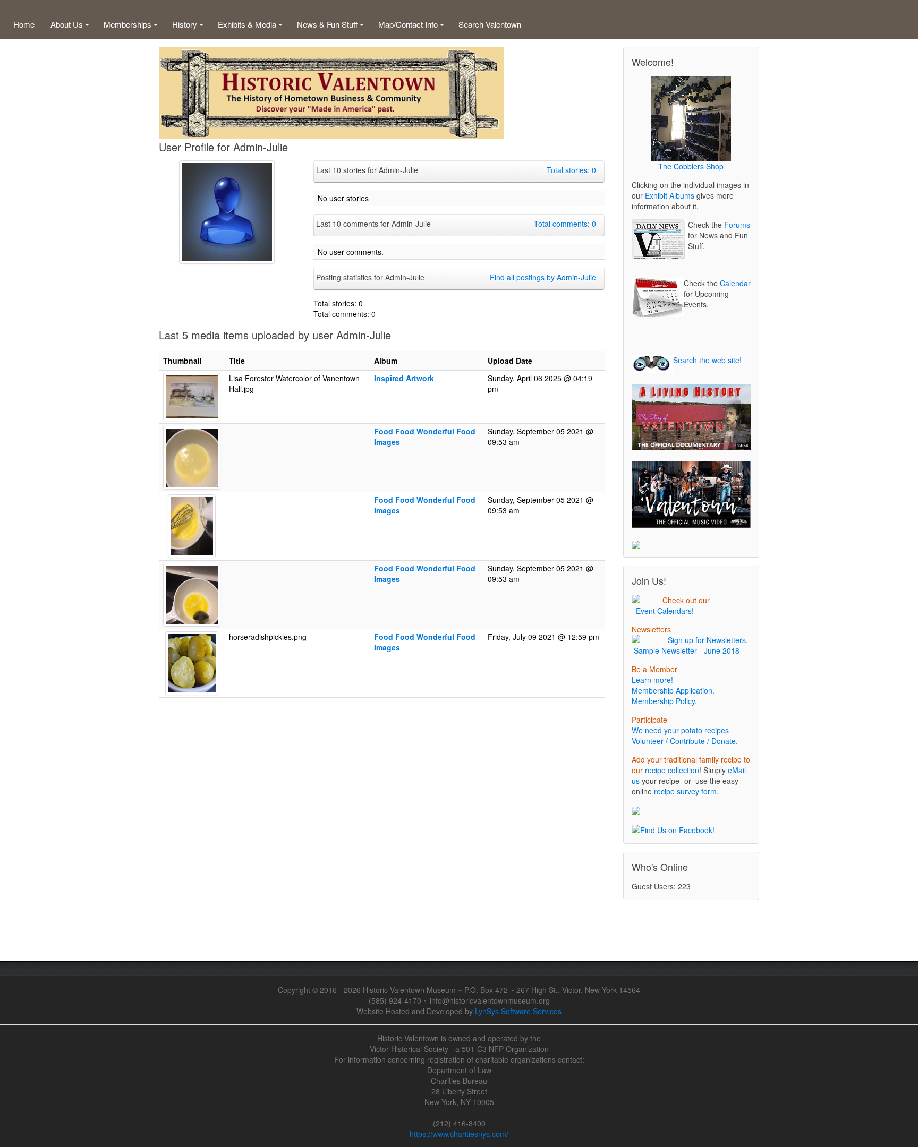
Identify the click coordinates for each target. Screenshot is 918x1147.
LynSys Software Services (518, 1011)
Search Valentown (489, 24)
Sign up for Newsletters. (706, 640)
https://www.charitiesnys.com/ (459, 1133)
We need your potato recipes (680, 730)
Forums (737, 224)
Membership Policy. (664, 701)
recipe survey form (685, 791)
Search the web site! (707, 360)
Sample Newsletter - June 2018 (686, 650)
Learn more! (652, 679)
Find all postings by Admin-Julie (543, 277)
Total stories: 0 (571, 170)
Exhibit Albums (669, 195)
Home (24, 24)
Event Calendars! (663, 610)
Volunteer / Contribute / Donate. (685, 740)
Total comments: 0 (565, 223)
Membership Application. (673, 690)
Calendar (735, 283)
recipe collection (672, 770)
